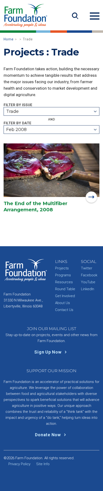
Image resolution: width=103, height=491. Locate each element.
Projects (62, 268)
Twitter (86, 268)
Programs (63, 275)
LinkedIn (87, 289)
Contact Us (64, 310)
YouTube (88, 282)
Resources (64, 282)
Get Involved (65, 296)
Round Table (65, 289)
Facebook (89, 275)
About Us (62, 303)
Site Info (43, 464)
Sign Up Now (48, 352)
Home (9, 39)
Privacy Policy (19, 464)
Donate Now (48, 434)
